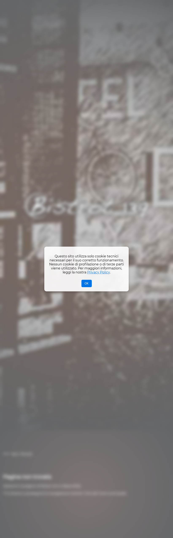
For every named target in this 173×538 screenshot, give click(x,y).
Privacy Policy (98, 272)
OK (87, 283)
